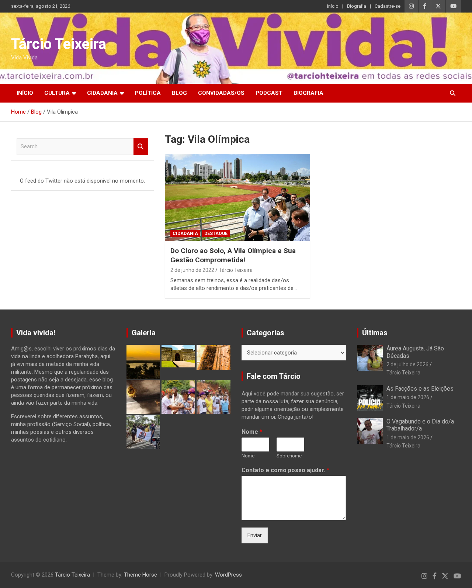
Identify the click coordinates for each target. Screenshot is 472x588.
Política (148, 93)
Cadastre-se (387, 6)
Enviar (254, 535)
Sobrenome (289, 456)
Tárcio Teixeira (58, 44)
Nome (252, 431)
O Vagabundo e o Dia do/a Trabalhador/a (420, 425)
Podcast (269, 93)
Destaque (216, 233)
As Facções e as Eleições (420, 388)
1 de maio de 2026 (407, 397)
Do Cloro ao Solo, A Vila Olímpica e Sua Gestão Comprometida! (233, 255)
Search (140, 146)
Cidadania (102, 93)
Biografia (356, 6)
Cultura (57, 93)
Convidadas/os (221, 93)
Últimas (375, 332)
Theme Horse (140, 574)
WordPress (228, 574)
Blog (179, 93)
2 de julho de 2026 (407, 364)
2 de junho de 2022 (192, 270)
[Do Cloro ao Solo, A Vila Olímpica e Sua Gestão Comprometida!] (237, 197)
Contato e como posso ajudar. (285, 470)
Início (333, 6)
